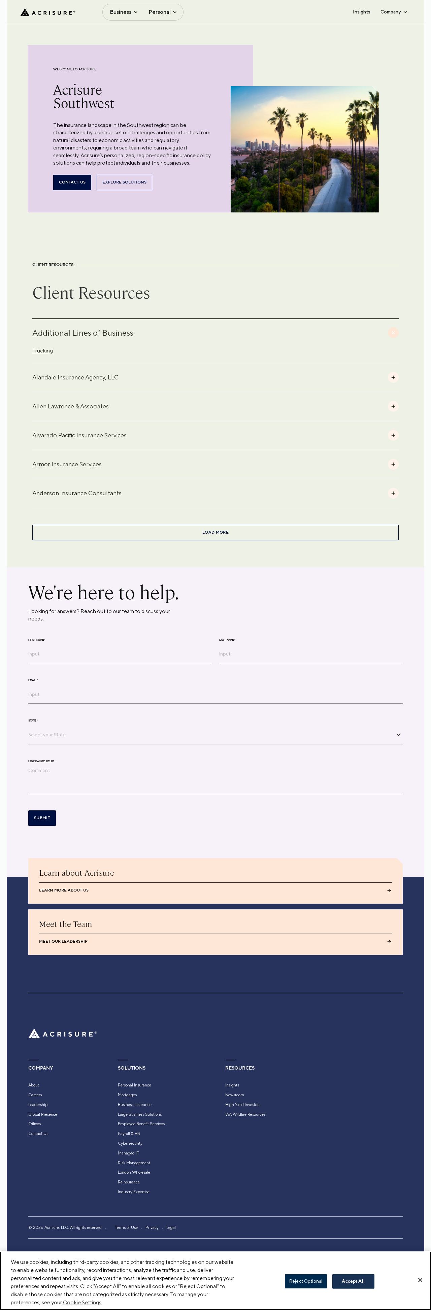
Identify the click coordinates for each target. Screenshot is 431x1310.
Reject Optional (305, 1281)
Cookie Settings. (82, 1302)
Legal (171, 1227)
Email (33, 680)
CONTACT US (72, 182)
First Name (36, 639)
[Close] (420, 1280)
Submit (42, 817)
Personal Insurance (134, 1085)
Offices (34, 1123)
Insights (361, 11)
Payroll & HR (129, 1133)
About (33, 1085)
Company (390, 11)
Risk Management (134, 1163)
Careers (35, 1095)
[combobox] (210, 734)
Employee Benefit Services (141, 1123)
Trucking (42, 350)
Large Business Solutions (140, 1114)
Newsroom (234, 1095)
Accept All (353, 1281)
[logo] (47, 12)
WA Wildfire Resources (245, 1114)
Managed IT (128, 1153)
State (33, 720)
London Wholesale (134, 1172)
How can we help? (41, 761)
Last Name (227, 639)
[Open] (398, 734)
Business (120, 12)
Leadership (37, 1104)
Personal (159, 12)
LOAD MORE (215, 532)
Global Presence (42, 1114)
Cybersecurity (130, 1143)
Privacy (152, 1227)
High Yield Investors (242, 1104)
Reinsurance (129, 1182)
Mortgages (127, 1095)
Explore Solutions (124, 182)
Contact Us (38, 1133)
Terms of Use (126, 1227)
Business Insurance (135, 1104)
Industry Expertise (134, 1191)
